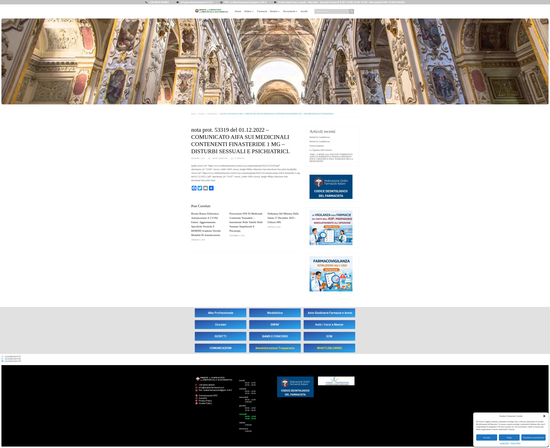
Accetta (486, 437)
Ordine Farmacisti (220, 158)
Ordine (247, 11)
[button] (544, 416)
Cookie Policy (504, 443)
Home (238, 11)
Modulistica (275, 313)
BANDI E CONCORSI (275, 336)
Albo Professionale (220, 313)
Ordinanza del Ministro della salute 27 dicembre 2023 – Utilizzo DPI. (283, 218)
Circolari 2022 (212, 114)
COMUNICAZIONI (220, 348)
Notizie (273, 11)
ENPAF (275, 324)
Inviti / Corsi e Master (329, 324)
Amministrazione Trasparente (274, 348)
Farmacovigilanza (317, 146)
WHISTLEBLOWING (329, 348)
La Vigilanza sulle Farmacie (321, 150)
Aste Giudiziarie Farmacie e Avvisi (330, 313)
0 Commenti (240, 158)
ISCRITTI (220, 336)
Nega (509, 437)
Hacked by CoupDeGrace (320, 137)
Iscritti (304, 11)
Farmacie (262, 11)
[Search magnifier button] (351, 11)
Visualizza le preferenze (533, 437)
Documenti (289, 11)
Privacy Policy (516, 443)
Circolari (201, 114)
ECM (329, 336)
